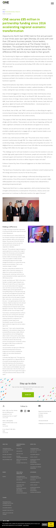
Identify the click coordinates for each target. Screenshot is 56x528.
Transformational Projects (12, 11)
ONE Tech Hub (19, 453)
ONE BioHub (19, 448)
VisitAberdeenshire (7, 505)
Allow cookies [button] (51, 524)
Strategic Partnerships (35, 464)
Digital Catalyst (33, 457)
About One (5, 444)
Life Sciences (33, 472)
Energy (4, 472)
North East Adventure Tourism (21, 460)
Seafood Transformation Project (22, 457)
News (4, 9)
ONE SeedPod (19, 451)
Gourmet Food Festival (21, 462)
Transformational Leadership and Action (8, 449)
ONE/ (4, 11)
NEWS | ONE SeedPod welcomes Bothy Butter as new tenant (10, 422)
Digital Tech (33, 444)
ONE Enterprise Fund (7, 459)
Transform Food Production (20, 485)
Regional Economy (7, 457)
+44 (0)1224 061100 (43, 420)
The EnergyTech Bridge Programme (35, 467)
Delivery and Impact (7, 454)
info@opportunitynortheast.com (46, 423)
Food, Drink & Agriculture (19, 473)
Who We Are (5, 452)
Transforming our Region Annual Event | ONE (6, 3)
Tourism (4, 497)
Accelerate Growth (35, 454)
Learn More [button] (26, 525)
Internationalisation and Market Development (35, 461)
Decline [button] (44, 524)
